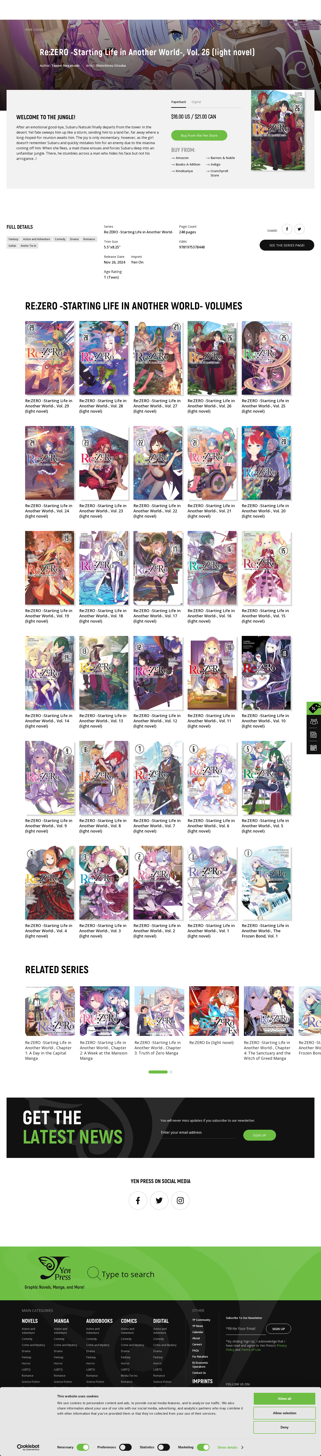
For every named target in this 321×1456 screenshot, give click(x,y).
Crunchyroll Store (219, 173)
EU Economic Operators (200, 1365)
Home (29, 29)
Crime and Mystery (33, 1345)
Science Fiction (31, 1382)
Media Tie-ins (129, 1375)
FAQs (195, 1350)
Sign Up (278, 1329)
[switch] (125, 1447)
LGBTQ (26, 1369)
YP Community (201, 1320)
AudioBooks (99, 1321)
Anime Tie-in (28, 246)
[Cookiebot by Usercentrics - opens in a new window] (28, 1447)
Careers (197, 1344)
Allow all (284, 1398)
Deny (284, 1427)
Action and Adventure (36, 239)
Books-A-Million (188, 164)
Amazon (182, 157)
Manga (61, 1321)
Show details (227, 1447)
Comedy (60, 239)
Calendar (197, 1332)
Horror (26, 1363)
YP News (197, 1326)
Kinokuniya (184, 171)
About (196, 1338)
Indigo (215, 164)
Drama (74, 239)
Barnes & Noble (223, 157)
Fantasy (13, 239)
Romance (89, 239)
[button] (158, 1072)
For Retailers (200, 1356)
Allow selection (284, 1413)
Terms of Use (251, 1350)
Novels (40, 29)
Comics (129, 1321)
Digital (161, 1321)
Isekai (12, 246)
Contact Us (199, 1373)
